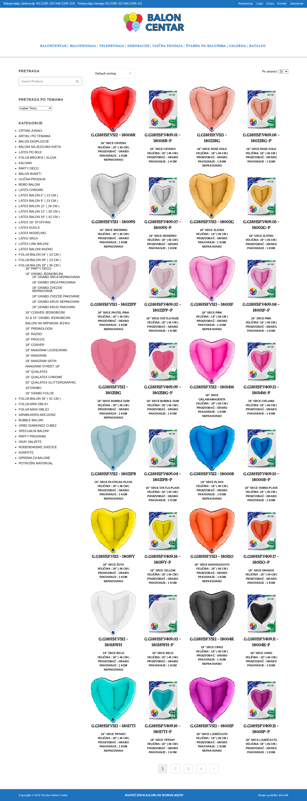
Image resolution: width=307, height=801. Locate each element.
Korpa (270, 3)
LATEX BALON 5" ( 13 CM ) (38, 195)
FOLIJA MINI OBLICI (33, 404)
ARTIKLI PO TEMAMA (34, 136)
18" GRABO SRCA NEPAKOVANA (56, 277)
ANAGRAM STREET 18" (42, 366)
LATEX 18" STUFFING (35, 222)
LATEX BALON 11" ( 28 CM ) (39, 206)
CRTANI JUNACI (30, 130)
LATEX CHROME (31, 190)
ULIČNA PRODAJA (32, 179)
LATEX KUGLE (29, 227)
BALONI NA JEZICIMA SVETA (40, 147)
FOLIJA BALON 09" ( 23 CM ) (40, 260)
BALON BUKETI (30, 174)
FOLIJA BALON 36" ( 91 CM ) (40, 398)
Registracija (245, 3)
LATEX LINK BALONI (34, 244)
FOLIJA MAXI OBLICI (34, 409)
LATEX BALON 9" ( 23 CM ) (38, 200)
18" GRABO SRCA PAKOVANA (54, 282)
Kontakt (282, 3)
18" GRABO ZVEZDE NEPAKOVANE (47, 289)
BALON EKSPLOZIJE (34, 141)
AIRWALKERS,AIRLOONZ (37, 415)
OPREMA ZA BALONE (34, 458)
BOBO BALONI (29, 184)
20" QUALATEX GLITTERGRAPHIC (50, 382)
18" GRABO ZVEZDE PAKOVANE (56, 296)
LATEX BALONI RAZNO (36, 249)
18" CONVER (34, 345)
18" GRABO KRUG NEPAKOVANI (55, 301)
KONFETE (26, 452)
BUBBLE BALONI (31, 420)
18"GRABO (33, 388)
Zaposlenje (297, 3)
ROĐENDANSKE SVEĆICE (38, 447)
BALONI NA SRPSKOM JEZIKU (47, 323)
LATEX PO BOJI (30, 152)
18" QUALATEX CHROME (43, 377)
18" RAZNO (33, 334)
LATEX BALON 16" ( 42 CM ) (39, 217)
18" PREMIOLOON (38, 328)
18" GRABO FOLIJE (39, 393)
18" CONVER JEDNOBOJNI (45, 312)
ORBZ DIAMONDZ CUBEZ (38, 425)
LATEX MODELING (32, 233)
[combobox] (113, 73)
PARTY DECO (29, 168)
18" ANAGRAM (36, 355)
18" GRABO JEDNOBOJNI (44, 274)
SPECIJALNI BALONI (34, 431)
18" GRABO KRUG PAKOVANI (53, 307)
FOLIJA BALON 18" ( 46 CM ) (40, 265)
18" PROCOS (34, 339)
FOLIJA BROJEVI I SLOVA (37, 157)
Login (259, 3)
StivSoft (283, 795)
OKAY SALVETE (30, 441)
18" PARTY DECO (38, 268)
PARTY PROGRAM (32, 436)
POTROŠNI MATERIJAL (36, 463)
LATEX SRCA (28, 238)
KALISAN (25, 163)
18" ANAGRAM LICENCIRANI (46, 350)
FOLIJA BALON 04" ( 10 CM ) (40, 254)
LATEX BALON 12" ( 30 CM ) (39, 211)
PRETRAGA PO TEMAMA (41, 99)
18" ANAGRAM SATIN (40, 361)
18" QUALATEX (36, 371)
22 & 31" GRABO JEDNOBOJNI (47, 318)
